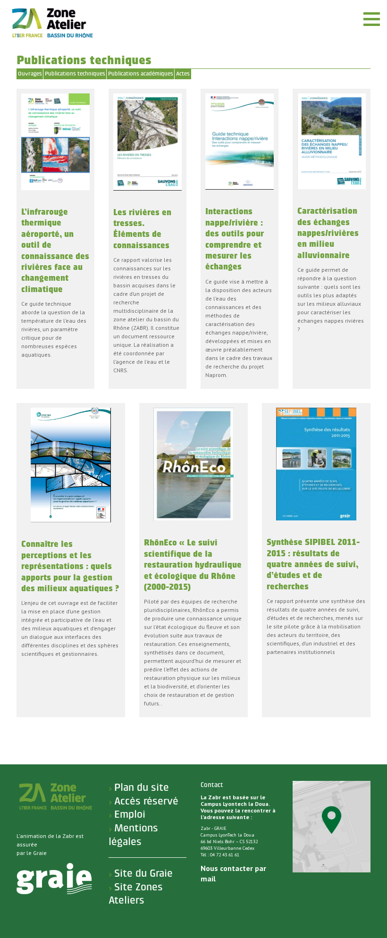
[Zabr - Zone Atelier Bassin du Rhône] (52, 23)
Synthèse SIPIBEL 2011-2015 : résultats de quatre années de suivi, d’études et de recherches (313, 564)
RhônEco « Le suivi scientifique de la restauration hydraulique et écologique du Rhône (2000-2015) (193, 565)
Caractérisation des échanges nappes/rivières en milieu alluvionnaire (328, 233)
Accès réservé (146, 801)
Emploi (129, 814)
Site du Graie (143, 873)
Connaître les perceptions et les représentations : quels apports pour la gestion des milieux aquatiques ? (70, 566)
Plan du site (141, 787)
